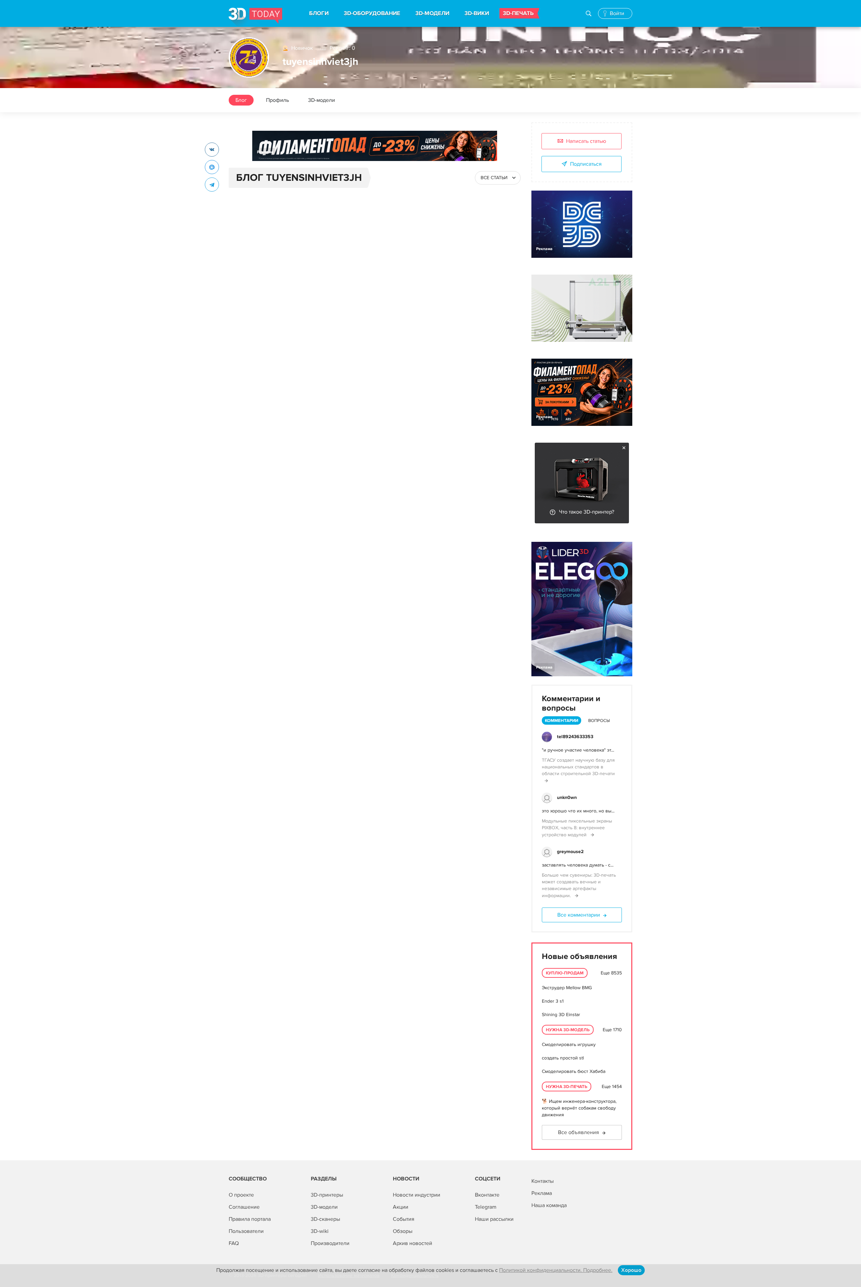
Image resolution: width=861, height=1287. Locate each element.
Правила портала (250, 1219)
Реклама (265, 152)
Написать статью (586, 141)
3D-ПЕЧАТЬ (518, 13)
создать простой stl (563, 1058)
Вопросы (599, 720)
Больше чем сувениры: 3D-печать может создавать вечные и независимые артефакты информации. (579, 885)
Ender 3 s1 (553, 1001)
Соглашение (244, 1207)
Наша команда (549, 1205)
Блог (241, 100)
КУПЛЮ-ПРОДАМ (565, 973)
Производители (330, 1243)
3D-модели (321, 100)
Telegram (485, 1207)
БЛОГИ (319, 13)
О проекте (241, 1195)
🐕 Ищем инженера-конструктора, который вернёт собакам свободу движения (579, 1108)
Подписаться (586, 164)
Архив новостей (412, 1243)
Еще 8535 (611, 973)
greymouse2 (570, 851)
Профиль (277, 100)
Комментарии (561, 720)
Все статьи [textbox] (494, 177)
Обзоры (402, 1231)
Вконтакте (487, 1195)
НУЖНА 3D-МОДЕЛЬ (568, 1030)
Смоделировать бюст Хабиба (573, 1071)
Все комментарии (578, 915)
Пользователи (246, 1231)
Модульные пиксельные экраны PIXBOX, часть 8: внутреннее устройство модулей (577, 828)
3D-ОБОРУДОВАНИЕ (372, 13)
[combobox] (498, 178)
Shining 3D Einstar (561, 1014)
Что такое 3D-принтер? (586, 512)
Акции (400, 1207)
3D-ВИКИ (476, 13)
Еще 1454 (612, 1086)
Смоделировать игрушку (569, 1044)
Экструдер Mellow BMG (567, 988)
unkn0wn (567, 797)
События (403, 1219)
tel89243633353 (575, 736)
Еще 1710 (612, 1030)
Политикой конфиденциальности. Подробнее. (555, 1270)
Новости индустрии (416, 1195)
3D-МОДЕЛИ (432, 13)
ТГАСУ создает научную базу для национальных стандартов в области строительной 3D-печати (578, 766)
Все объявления (578, 1132)
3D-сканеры (325, 1219)
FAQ (234, 1243)
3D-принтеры (327, 1195)
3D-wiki (320, 1231)
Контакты (542, 1181)
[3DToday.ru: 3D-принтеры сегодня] (255, 17)
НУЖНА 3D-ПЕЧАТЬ (566, 1086)
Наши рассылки (494, 1219)
